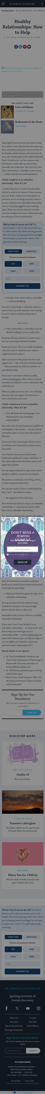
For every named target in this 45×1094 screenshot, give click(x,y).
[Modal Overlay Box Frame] (22, 547)
